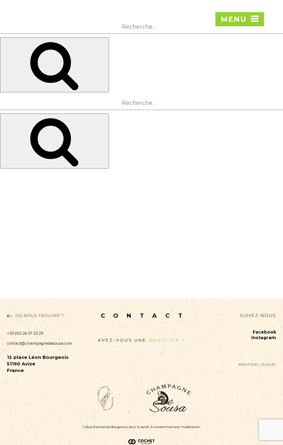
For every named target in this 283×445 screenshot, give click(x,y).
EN (272, 35)
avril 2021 (11, 229)
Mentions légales (257, 364)
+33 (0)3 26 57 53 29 (25, 333)
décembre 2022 (17, 222)
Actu (5, 251)
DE (272, 72)
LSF (4, 179)
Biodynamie (13, 193)
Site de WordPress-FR (24, 294)
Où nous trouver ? (40, 315)
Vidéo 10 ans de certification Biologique (43, 208)
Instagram (263, 337)
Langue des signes (19, 186)
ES (272, 54)
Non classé (11, 258)
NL (272, 45)
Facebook (264, 332)
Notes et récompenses (24, 201)
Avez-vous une (141, 340)
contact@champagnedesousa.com (39, 343)
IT (272, 63)
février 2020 (13, 236)
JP (272, 82)
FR (272, 26)
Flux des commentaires (25, 287)
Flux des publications (23, 280)
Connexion (11, 272)
